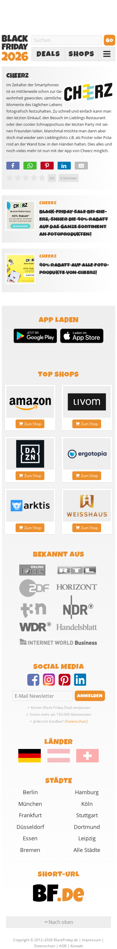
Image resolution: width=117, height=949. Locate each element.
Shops (81, 54)
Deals (48, 54)
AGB (63, 945)
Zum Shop (32, 423)
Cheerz (48, 203)
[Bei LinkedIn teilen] (64, 165)
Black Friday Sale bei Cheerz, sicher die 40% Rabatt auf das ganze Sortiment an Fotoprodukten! (73, 223)
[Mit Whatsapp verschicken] (30, 165)
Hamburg (87, 792)
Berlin (30, 792)
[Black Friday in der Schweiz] (85, 761)
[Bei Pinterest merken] (47, 165)
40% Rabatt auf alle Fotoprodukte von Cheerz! (74, 268)
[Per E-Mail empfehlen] (81, 165)
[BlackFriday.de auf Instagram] (50, 683)
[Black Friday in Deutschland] (32, 761)
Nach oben (61, 922)
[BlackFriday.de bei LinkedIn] (82, 683)
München (30, 803)
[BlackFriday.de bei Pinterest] (66, 683)
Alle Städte (87, 849)
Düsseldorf (30, 826)
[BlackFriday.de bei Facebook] (35, 683)
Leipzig (87, 838)
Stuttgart (87, 815)
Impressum (91, 939)
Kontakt (76, 945)
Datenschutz (76, 721)
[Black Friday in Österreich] (58, 761)
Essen (30, 838)
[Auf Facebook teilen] (13, 165)
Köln (87, 803)
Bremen (30, 849)
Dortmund (87, 826)
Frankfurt (30, 815)
